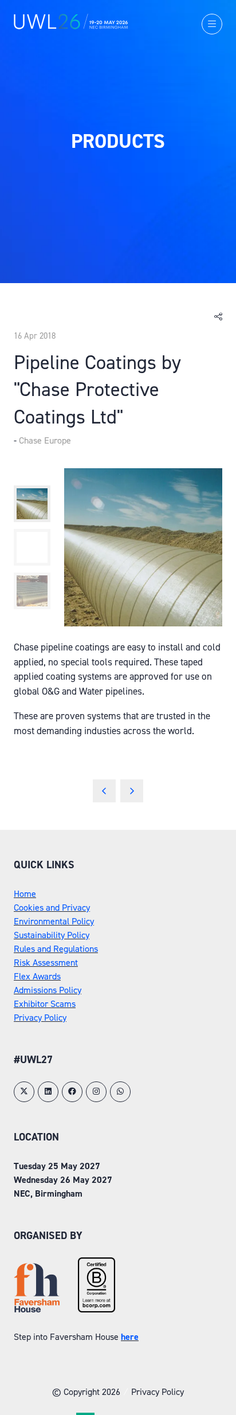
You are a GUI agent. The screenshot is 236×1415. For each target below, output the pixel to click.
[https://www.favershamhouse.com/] (37, 1309)
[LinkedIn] (48, 1091)
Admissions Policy (47, 990)
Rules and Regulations (56, 949)
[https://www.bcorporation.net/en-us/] (96, 1309)
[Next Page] (131, 790)
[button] (212, 24)
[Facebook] (72, 1091)
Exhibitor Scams (45, 1004)
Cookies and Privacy (52, 907)
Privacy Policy (40, 1018)
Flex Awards (37, 976)
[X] (24, 1091)
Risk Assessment (46, 963)
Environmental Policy (54, 921)
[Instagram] (96, 1091)
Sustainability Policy (51, 935)
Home (25, 894)
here (130, 1337)
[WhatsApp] (120, 1091)
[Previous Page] (104, 790)
